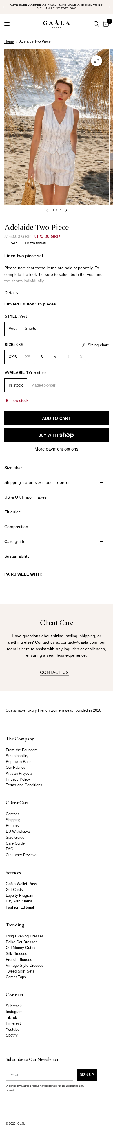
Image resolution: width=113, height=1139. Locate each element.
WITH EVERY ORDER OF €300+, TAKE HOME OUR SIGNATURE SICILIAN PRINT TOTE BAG (56, 7)
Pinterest (13, 1024)
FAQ (9, 849)
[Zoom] (96, 60)
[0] (105, 24)
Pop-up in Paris (19, 762)
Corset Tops (16, 977)
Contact (12, 814)
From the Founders (22, 750)
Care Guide (15, 843)
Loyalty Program (19, 896)
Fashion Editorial (20, 907)
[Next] (66, 210)
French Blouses (19, 960)
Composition (16, 526)
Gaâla (21, 1123)
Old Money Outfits (21, 948)
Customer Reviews (21, 855)
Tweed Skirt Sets (20, 971)
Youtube (12, 1030)
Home (9, 41)
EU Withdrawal (18, 832)
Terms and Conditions (24, 785)
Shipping (13, 820)
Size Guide (15, 838)
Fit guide (12, 512)
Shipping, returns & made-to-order (37, 482)
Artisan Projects (19, 774)
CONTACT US (54, 672)
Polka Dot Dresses (21, 942)
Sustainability (17, 556)
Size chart (13, 467)
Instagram (14, 1012)
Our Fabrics (15, 768)
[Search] (96, 24)
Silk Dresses (16, 954)
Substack (14, 1006)
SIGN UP (87, 1075)
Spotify (12, 1035)
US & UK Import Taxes (25, 497)
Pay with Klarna (19, 902)
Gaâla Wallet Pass (21, 884)
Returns (12, 826)
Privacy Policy (18, 779)
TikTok (11, 1018)
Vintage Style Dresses (24, 966)
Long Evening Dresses (25, 936)
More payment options (56, 448)
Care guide (14, 541)
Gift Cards (14, 890)
